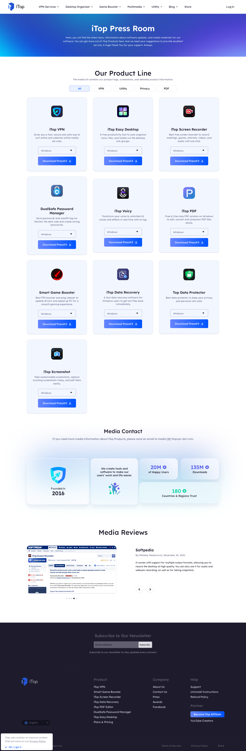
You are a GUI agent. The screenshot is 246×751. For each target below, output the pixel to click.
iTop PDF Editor (103, 707)
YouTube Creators (201, 720)
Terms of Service (171, 745)
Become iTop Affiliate (207, 714)
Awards (157, 702)
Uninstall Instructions (204, 692)
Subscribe (145, 644)
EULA (221, 745)
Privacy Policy (199, 745)
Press (156, 697)
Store (187, 6)
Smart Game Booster (107, 692)
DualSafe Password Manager (112, 712)
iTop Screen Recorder (107, 697)
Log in (230, 6)
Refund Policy (199, 697)
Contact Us (160, 692)
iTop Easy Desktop (105, 717)
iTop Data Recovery (106, 702)
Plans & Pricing (103, 722)
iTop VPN (99, 686)
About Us (159, 686)
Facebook (159, 707)
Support (195, 686)
